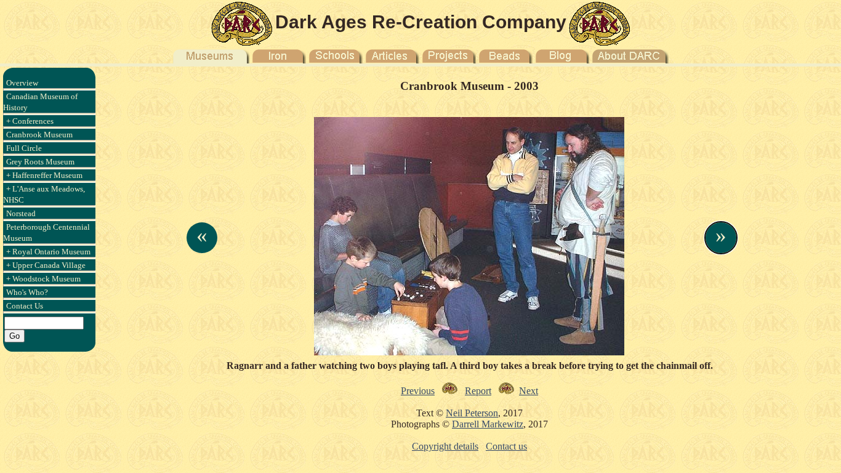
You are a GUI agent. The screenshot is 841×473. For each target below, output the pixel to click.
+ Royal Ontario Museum (48, 251)
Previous (418, 391)
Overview (22, 82)
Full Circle (24, 148)
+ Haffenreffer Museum (44, 175)
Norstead (21, 213)
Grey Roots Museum (40, 161)
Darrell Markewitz (487, 424)
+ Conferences (30, 121)
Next (528, 391)
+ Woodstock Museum (43, 278)
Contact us (506, 446)
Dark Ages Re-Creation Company (420, 22)
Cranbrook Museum (39, 134)
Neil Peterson (472, 413)
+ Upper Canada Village (46, 265)
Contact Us (24, 305)
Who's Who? (27, 292)
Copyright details (445, 446)
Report (478, 391)
